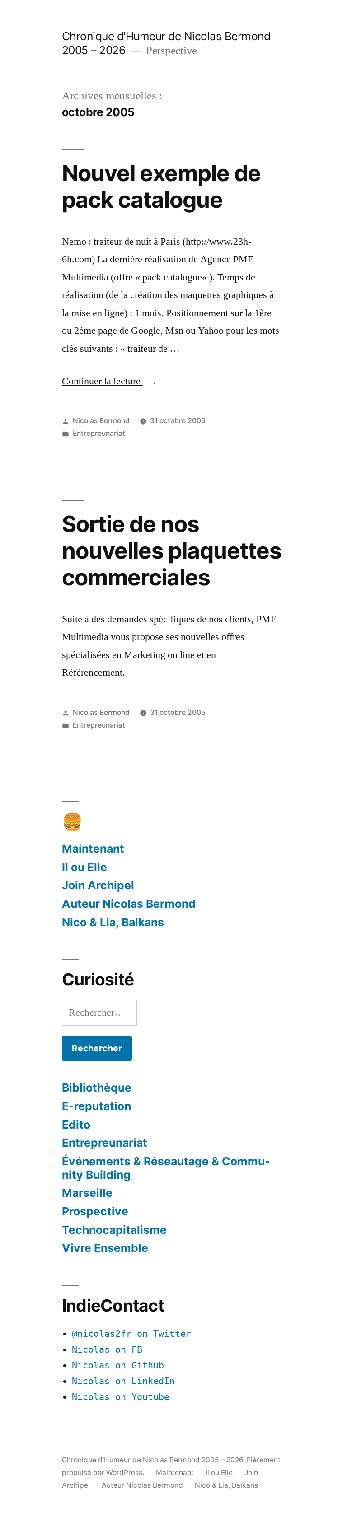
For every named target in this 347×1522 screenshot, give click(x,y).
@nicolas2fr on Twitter (131, 1334)
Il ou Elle (84, 867)
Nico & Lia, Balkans (113, 922)
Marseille (87, 1193)
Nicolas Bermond (101, 420)
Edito (76, 1124)
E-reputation (96, 1106)
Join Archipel (98, 885)
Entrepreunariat (99, 433)
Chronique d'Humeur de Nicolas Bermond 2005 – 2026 (152, 1460)
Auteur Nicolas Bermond (129, 903)
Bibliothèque (96, 1087)
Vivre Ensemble (105, 1248)
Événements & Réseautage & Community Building (166, 1167)
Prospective (95, 1211)
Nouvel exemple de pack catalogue (161, 186)
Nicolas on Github (118, 1365)
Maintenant (93, 848)
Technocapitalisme (114, 1230)
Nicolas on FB (107, 1350)
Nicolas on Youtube (120, 1397)
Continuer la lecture (110, 381)
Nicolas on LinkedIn (123, 1381)
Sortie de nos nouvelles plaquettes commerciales (171, 550)
